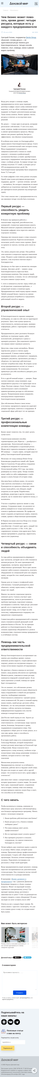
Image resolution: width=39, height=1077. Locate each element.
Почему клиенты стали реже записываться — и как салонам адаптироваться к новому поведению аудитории (15, 945)
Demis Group (31, 37)
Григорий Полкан (20, 89)
